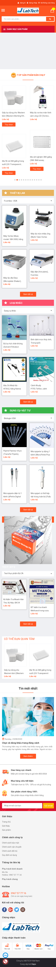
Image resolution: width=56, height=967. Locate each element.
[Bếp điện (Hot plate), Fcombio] (41, 259)
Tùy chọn (9, 169)
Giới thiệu (6, 826)
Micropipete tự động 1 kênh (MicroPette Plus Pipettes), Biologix (40, 454)
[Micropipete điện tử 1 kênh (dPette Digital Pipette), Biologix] (14, 477)
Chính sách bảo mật (10, 843)
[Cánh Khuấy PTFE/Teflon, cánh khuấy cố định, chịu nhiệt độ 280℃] (41, 369)
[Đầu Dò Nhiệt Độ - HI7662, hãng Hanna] (14, 369)
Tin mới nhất (28, 688)
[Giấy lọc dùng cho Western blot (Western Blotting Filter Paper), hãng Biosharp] (15, 655)
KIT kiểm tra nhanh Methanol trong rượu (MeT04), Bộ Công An (40, 610)
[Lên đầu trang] (47, 961)
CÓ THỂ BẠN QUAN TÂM (19, 639)
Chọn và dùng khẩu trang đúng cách (20, 743)
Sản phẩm (6, 830)
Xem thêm (28, 756)
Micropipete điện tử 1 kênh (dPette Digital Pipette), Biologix (12, 496)
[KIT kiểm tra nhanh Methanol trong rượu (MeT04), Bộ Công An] (41, 591)
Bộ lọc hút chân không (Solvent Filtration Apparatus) (13, 347)
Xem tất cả (28, 294)
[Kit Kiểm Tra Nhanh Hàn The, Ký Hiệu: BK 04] (14, 587)
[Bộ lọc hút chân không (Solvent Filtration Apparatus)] (14, 327)
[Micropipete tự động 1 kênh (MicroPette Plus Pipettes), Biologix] (41, 435)
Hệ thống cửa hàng (48, 3)
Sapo (34, 964)
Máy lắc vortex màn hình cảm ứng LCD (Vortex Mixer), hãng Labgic (12, 116)
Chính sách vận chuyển (11, 847)
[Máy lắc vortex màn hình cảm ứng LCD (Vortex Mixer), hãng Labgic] (14, 98)
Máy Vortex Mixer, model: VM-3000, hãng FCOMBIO (13, 239)
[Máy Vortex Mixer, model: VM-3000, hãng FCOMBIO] (14, 218)
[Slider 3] (28, 50)
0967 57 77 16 (15, 875)
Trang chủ (6, 822)
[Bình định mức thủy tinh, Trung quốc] (41, 325)
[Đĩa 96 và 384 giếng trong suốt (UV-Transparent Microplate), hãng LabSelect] (40, 655)
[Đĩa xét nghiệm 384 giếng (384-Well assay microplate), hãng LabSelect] (14, 142)
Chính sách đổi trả (9, 851)
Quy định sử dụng (9, 855)
